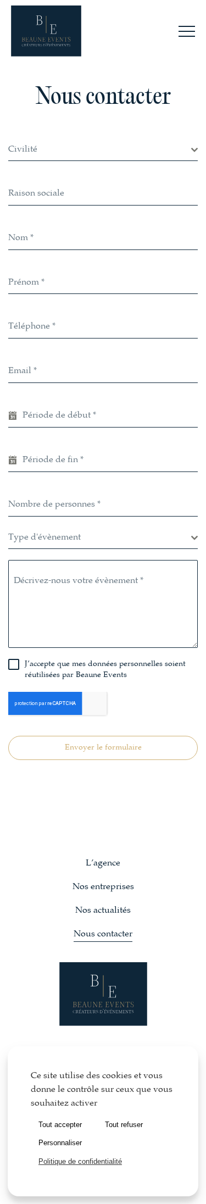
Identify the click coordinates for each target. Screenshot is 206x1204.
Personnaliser (60, 1143)
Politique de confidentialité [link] (80, 1161)
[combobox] (103, 150)
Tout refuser (124, 1124)
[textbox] (99, 150)
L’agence (103, 863)
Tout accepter (60, 1124)
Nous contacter (103, 934)
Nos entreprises (103, 887)
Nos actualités (103, 911)
